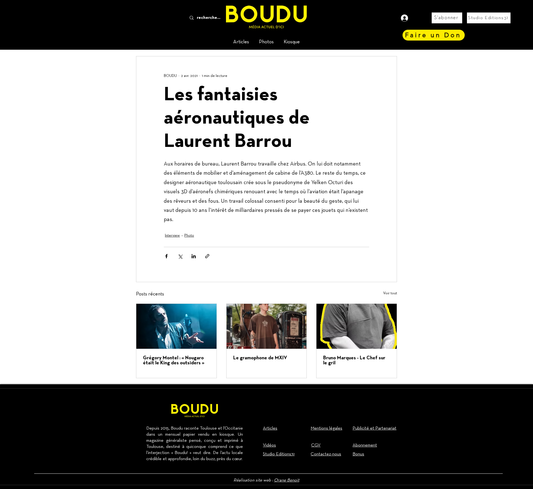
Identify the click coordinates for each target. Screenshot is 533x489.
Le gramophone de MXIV (260, 358)
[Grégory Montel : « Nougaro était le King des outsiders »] (176, 326)
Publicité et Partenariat (374, 428)
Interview (172, 235)
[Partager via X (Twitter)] (180, 256)
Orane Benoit (286, 480)
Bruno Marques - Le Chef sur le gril (354, 360)
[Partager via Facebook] (166, 256)
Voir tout (390, 293)
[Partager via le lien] (207, 256)
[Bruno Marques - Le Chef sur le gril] (356, 326)
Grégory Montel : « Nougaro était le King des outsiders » (173, 360)
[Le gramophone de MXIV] (267, 326)
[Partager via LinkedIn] (193, 256)
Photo (189, 235)
